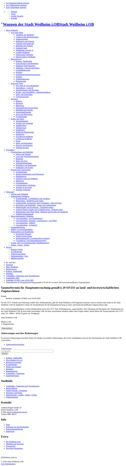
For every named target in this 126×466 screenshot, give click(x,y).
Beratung (19, 103)
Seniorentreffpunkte (23, 112)
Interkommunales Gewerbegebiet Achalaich (33, 238)
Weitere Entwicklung (24, 236)
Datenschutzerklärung (14, 429)
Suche (13, 14)
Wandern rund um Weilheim (27, 179)
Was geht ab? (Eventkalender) (27, 86)
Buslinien (19, 159)
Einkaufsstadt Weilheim (20, 196)
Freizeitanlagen (22, 183)
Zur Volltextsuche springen (16, 5)
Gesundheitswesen (23, 70)
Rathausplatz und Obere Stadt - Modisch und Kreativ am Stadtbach (42, 212)
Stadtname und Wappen (25, 41)
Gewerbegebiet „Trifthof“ (26, 223)
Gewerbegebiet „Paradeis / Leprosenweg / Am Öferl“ (36, 221)
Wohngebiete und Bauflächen (22, 232)
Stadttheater (20, 130)
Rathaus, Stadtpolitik (24, 61)
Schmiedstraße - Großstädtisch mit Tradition (33, 199)
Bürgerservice (16, 59)
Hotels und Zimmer (23, 154)
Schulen (19, 77)
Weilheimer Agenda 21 (25, 50)
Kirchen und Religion (24, 145)
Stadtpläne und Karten (24, 168)
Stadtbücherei (21, 125)
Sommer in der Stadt (24, 187)
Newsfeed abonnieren (14, 448)
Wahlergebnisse (12, 397)
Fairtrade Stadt (21, 48)
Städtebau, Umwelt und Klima (27, 68)
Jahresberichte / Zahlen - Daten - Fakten (21, 395)
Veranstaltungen (22, 121)
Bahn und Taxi (21, 161)
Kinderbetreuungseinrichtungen (28, 75)
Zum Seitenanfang (8, 464)
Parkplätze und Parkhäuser (26, 165)
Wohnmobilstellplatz (24, 163)
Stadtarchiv (20, 134)
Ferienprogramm (22, 97)
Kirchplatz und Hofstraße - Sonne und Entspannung (36, 205)
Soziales (19, 72)
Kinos (18, 141)
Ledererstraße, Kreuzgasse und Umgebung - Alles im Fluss (39, 203)
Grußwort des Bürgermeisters (27, 37)
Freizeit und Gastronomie (21, 170)
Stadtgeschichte (22, 39)
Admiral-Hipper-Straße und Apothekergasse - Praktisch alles (39, 210)
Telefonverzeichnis (18, 254)
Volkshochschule (22, 148)
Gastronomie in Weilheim (26, 185)
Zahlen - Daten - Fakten (20, 245)
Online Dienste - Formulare (16, 391)
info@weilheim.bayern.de (17, 412)
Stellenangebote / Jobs (19, 256)
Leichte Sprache (17, 16)
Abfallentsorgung (22, 79)
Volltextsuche (6, 349)
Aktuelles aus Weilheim (25, 35)
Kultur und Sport (17, 119)
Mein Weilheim (12, 30)
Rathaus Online (17, 249)
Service (9, 247)
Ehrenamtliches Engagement (27, 108)
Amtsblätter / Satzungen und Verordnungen (22, 386)
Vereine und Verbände (24, 123)
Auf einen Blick (17, 32)
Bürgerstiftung (11, 388)
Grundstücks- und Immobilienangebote (31, 241)
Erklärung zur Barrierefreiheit (17, 427)
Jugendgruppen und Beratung (27, 90)
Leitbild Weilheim (23, 52)
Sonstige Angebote (23, 190)
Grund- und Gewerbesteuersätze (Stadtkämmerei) (30, 243)
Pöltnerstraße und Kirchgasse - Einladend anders (34, 207)
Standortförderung (18, 227)
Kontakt (14, 18)
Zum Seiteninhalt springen (16, 7)
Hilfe (8, 425)
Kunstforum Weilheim (24, 137)
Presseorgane (21, 81)
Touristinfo (10, 150)
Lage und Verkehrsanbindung (27, 156)
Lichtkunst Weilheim (24, 139)
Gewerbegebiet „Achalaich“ (27, 225)
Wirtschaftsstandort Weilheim (22, 216)
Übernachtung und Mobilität (22, 152)
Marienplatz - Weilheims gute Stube (29, 201)
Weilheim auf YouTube (15, 444)
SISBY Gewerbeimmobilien (22, 230)
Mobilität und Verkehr (24, 46)
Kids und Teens (17, 83)
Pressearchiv (11, 446)
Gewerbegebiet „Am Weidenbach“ (29, 218)
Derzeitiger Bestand (23, 234)
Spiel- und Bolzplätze (24, 94)
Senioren (14, 99)
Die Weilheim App (13, 442)
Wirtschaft (10, 192)
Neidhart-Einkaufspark (24, 214)
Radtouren (20, 181)
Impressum (10, 431)
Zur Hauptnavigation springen (17, 3)
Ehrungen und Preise (14, 393)
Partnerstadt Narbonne (24, 55)
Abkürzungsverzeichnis (15, 344)
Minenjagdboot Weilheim (25, 57)
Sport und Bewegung (24, 114)
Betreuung (20, 106)
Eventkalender (21, 117)
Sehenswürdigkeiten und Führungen (30, 174)
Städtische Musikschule (25, 132)
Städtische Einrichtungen (25, 66)
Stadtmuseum (21, 128)
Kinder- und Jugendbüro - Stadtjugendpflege (33, 92)
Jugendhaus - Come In (24, 88)
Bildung (19, 101)
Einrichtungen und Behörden (27, 63)
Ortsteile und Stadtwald (25, 44)
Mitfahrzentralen (17, 258)
